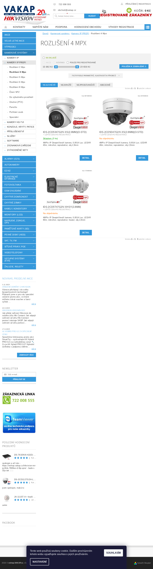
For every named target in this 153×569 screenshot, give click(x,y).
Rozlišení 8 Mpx (17, 87)
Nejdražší (66, 85)
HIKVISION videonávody (13, 310)
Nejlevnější (49, 85)
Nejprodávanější (86, 85)
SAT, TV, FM (10, 240)
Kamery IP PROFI (16, 62)
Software (13, 140)
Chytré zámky (12, 202)
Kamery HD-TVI (15, 122)
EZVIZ (7, 171)
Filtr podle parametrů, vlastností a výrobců (94, 75)
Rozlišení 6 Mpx (17, 82)
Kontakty (19, 27)
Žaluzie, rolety (13, 266)
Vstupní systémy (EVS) (14, 259)
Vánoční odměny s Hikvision (16, 286)
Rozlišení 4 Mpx (17, 72)
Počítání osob (16, 112)
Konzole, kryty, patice (20, 127)
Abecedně (105, 85)
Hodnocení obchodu (87, 27)
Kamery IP (13, 58)
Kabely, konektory (15, 208)
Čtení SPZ (14, 92)
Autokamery (11, 165)
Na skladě (51, 58)
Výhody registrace (121, 27)
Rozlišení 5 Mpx (17, 77)
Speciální (14, 117)
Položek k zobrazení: (134, 66)
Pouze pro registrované (83, 63)
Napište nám (40, 27)
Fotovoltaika (12, 185)
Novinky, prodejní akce (17, 278)
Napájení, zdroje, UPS (14, 221)
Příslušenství (15, 131)
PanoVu (13, 107)
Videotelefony (13, 252)
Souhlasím (113, 553)
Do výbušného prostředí (21, 97)
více (34, 304)
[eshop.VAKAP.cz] (27, 16)
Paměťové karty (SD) (16, 228)
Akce (7, 35)
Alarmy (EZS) (12, 159)
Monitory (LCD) (13, 214)
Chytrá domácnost (16, 196)
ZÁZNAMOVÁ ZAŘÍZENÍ (19, 145)
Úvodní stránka (5, 27)
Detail (85, 158)
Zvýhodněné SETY (17, 150)
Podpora (61, 27)
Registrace (145, 4)
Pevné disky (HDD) (14, 234)
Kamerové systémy (15, 53)
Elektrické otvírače (11, 177)
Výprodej (10, 47)
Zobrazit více (26, 355)
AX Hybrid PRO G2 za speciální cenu (16, 333)
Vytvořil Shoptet (144, 563)
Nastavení (39, 561)
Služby (11, 136)
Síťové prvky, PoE (15, 246)
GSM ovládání (12, 191)
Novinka (60, 63)
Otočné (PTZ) (16, 102)
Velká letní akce (14, 41)
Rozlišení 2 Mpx (17, 67)
